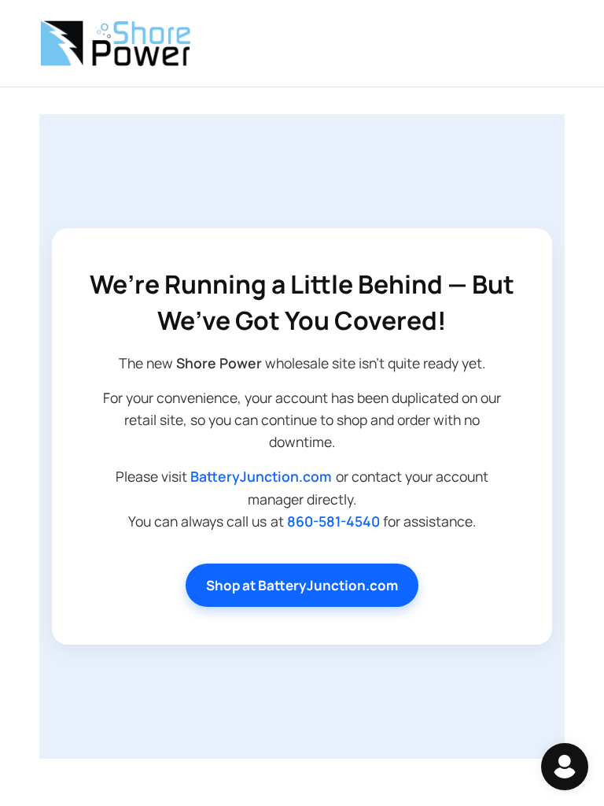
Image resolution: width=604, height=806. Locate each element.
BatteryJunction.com (261, 476)
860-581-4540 (333, 521)
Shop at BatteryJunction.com (302, 585)
